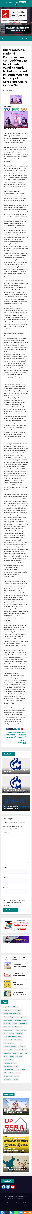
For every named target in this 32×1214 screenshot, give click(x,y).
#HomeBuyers (17, 1010)
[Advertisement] (16, 947)
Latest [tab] (7, 959)
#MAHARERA (7, 1023)
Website (5, 887)
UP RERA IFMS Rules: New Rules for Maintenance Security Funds (19, 976)
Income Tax (22, 1046)
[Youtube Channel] (13, 1187)
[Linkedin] (12, 109)
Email (5, 877)
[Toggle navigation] (29, 38)
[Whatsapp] (15, 109)
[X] (8, 109)
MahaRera (15, 1053)
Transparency (8, 1079)
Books (5, 1033)
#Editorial (15, 1007)
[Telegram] (18, 109)
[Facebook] (5, 109)
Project (12, 1056)
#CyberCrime (7, 1007)
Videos (3, 1206)
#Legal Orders (8, 1020)
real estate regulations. (10, 1066)
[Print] (22, 109)
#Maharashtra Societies (20, 1020)
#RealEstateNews (8, 1030)
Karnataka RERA (8, 1050)
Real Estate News (8, 1059)
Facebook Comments (22, 822)
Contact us (26, 1202)
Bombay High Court (21, 1030)
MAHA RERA (23, 1053)
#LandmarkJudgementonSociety (13, 1017)
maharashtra (7, 1053)
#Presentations (23, 1023)
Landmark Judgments (21, 1050)
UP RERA (16, 1079)
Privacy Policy (11, 1202)
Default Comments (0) (9, 822)
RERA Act (11, 1073)
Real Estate (19, 1056)
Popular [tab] (15, 959)
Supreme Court (8, 1076)
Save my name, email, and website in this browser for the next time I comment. (15, 902)
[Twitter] (8, 1187)
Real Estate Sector (9, 1069)
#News (15, 1023)
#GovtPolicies (7, 1010)
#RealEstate (7, 1026)
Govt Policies (18, 1040)
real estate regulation (10, 1063)
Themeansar (20, 1198)
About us (3, 1202)
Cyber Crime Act (8, 1040)
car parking (19, 1033)
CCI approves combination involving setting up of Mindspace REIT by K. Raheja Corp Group (21, 738)
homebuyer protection (10, 1046)
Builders (11, 1033)
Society (18, 1073)
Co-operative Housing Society (12, 1036)
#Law (25, 1017)
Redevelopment (20, 1069)
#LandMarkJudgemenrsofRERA (12, 1013)
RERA (5, 1073)
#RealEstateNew (17, 1026)
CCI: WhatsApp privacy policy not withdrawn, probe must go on (11, 736)
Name (5, 867)
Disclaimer (19, 1202)
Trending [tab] (24, 959)
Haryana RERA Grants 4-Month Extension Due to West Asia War (19, 994)
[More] (25, 109)
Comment (6, 832)
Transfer (16, 1076)
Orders (6, 1056)
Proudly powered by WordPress (13, 1196)
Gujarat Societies (8, 1043)
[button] (22, 38)
